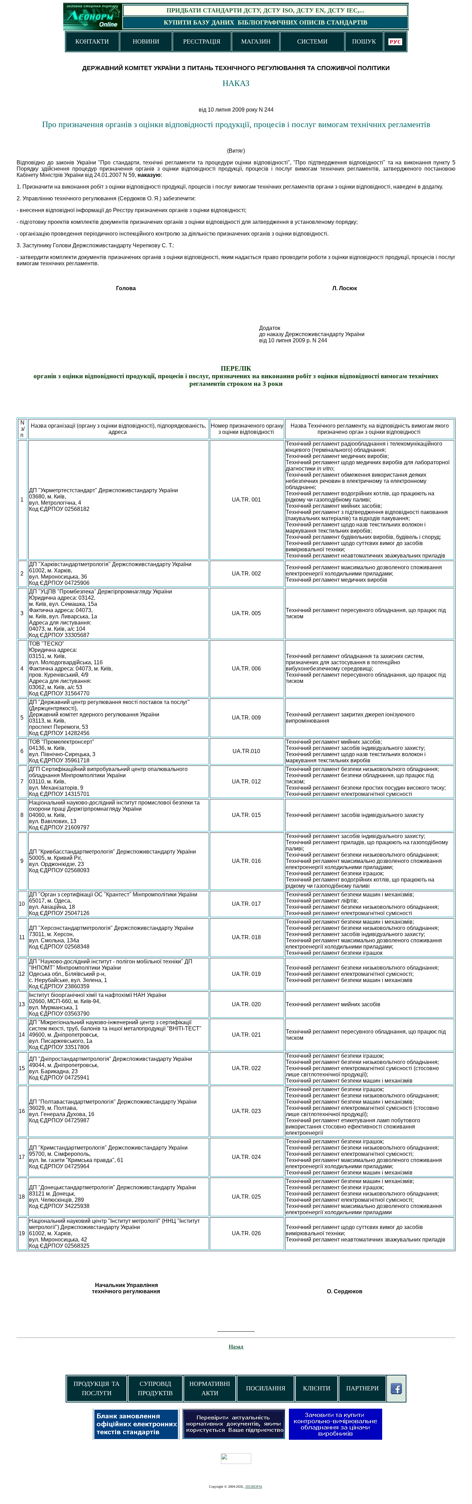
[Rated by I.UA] (236, 1462)
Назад (236, 1347)
